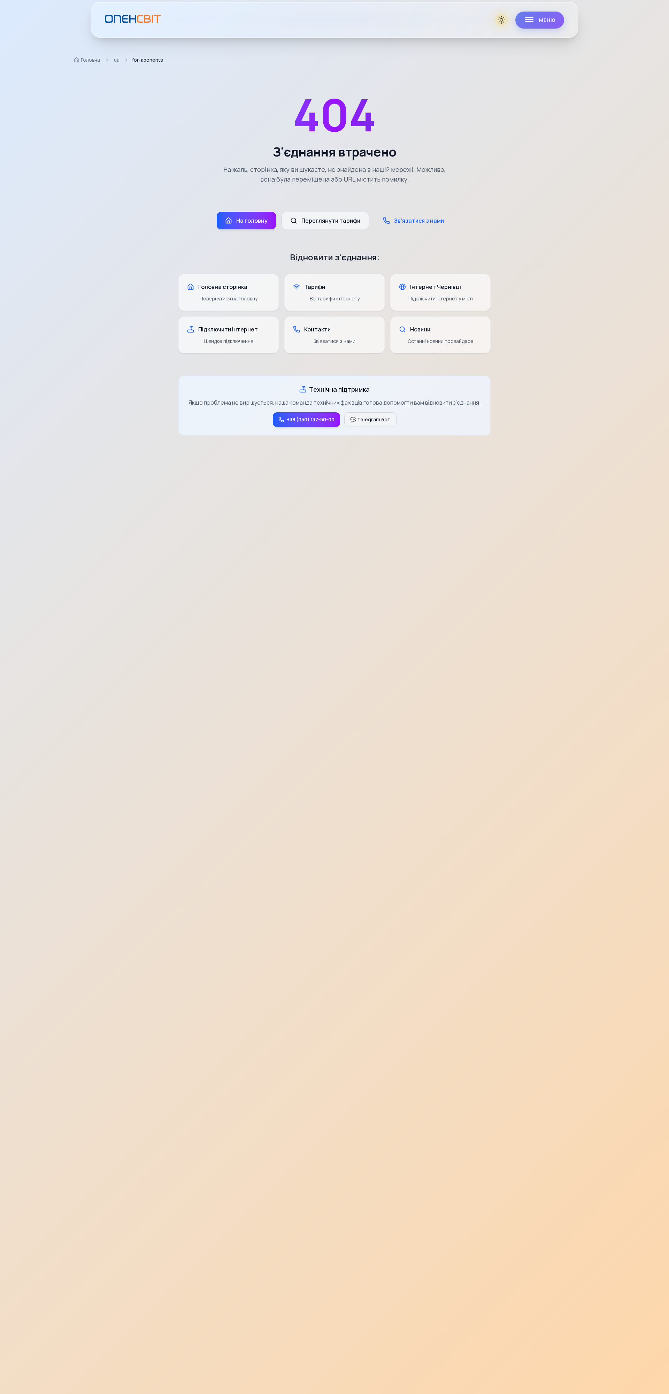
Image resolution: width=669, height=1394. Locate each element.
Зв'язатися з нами (419, 220)
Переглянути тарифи (330, 220)
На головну (252, 220)
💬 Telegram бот (370, 419)
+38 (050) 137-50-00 (310, 419)
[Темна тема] (502, 20)
